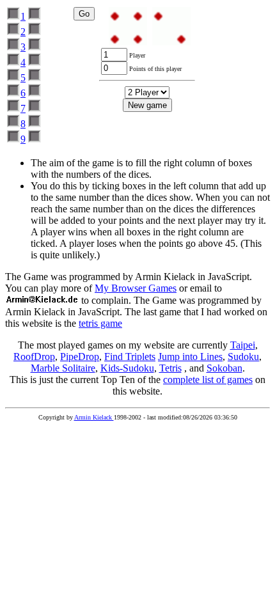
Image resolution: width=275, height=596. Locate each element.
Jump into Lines (190, 356)
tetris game (100, 323)
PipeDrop (79, 356)
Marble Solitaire (63, 368)
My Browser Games (136, 288)
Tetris (170, 368)
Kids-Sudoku (127, 368)
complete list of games (208, 379)
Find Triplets (129, 356)
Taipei (242, 345)
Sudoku (243, 356)
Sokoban (224, 368)
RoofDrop (34, 356)
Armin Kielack (94, 417)
